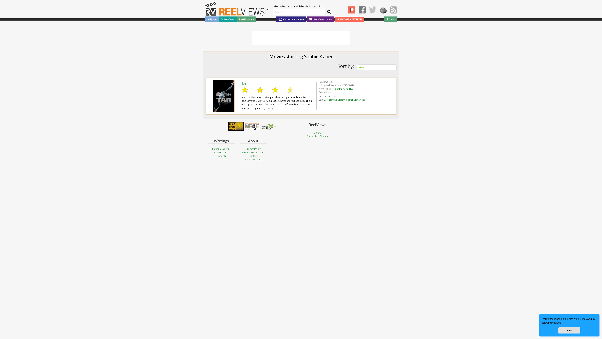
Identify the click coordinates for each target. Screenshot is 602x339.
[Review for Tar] (224, 96)
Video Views (227, 19)
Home (213, 19)
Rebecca (291, 6)
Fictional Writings (221, 148)
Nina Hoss (360, 99)
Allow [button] (569, 330)
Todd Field (332, 96)
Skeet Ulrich (318, 6)
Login (391, 19)
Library (317, 132)
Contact (253, 155)
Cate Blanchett (331, 99)
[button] (562, 323)
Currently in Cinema (293, 19)
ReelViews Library (322, 19)
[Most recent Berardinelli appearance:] (268, 126)
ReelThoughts (246, 19)
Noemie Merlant (346, 99)
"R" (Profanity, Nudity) (342, 88)
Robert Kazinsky (280, 6)
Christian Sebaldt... (304, 6)
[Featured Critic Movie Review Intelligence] (236, 126)
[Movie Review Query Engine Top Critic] (252, 126)
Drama (328, 92)
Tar (244, 83)
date (361, 67)
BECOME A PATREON (351, 19)
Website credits (253, 159)
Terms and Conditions (253, 152)
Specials (221, 155)
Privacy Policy (253, 148)
